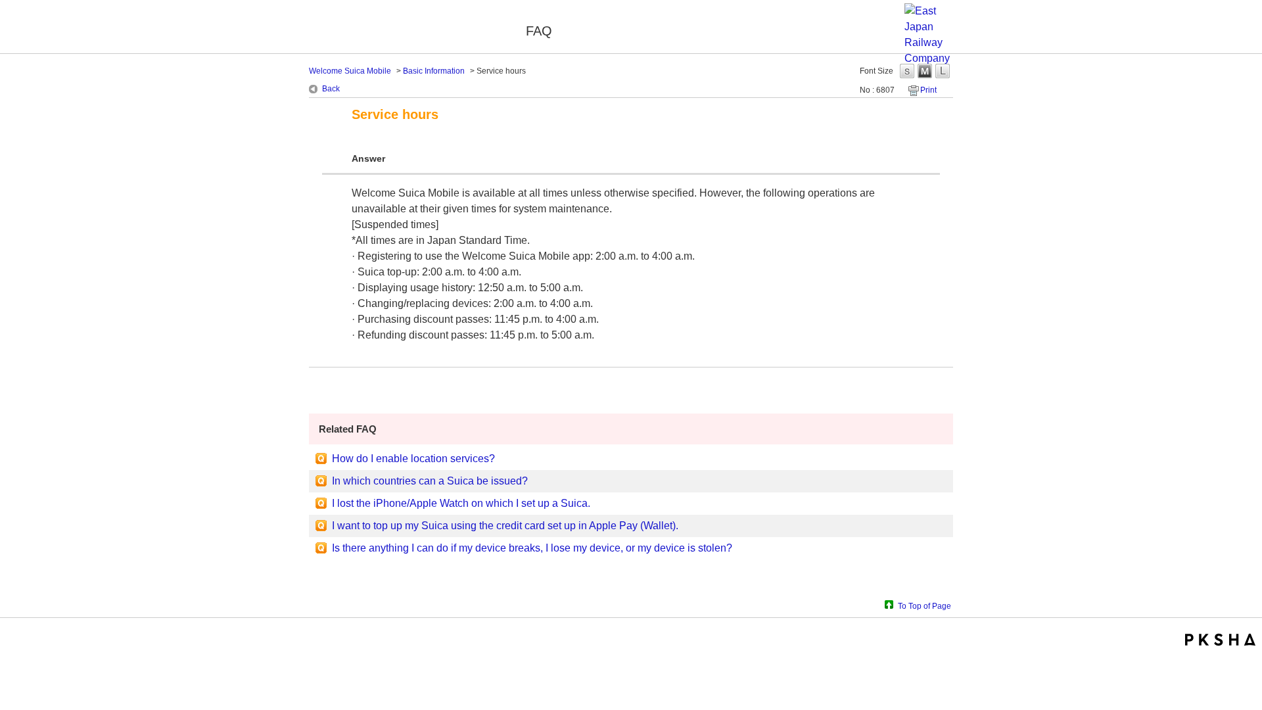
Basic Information (434, 71)
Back (331, 88)
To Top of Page (924, 606)
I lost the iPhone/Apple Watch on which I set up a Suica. (461, 503)
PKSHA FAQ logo (1220, 639)
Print (928, 90)
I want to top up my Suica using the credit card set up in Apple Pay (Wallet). (505, 525)
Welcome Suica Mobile (408, 28)
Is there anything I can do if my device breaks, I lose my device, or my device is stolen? (532, 548)
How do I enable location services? (413, 458)
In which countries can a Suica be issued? (430, 480)
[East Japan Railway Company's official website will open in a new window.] (928, 58)
